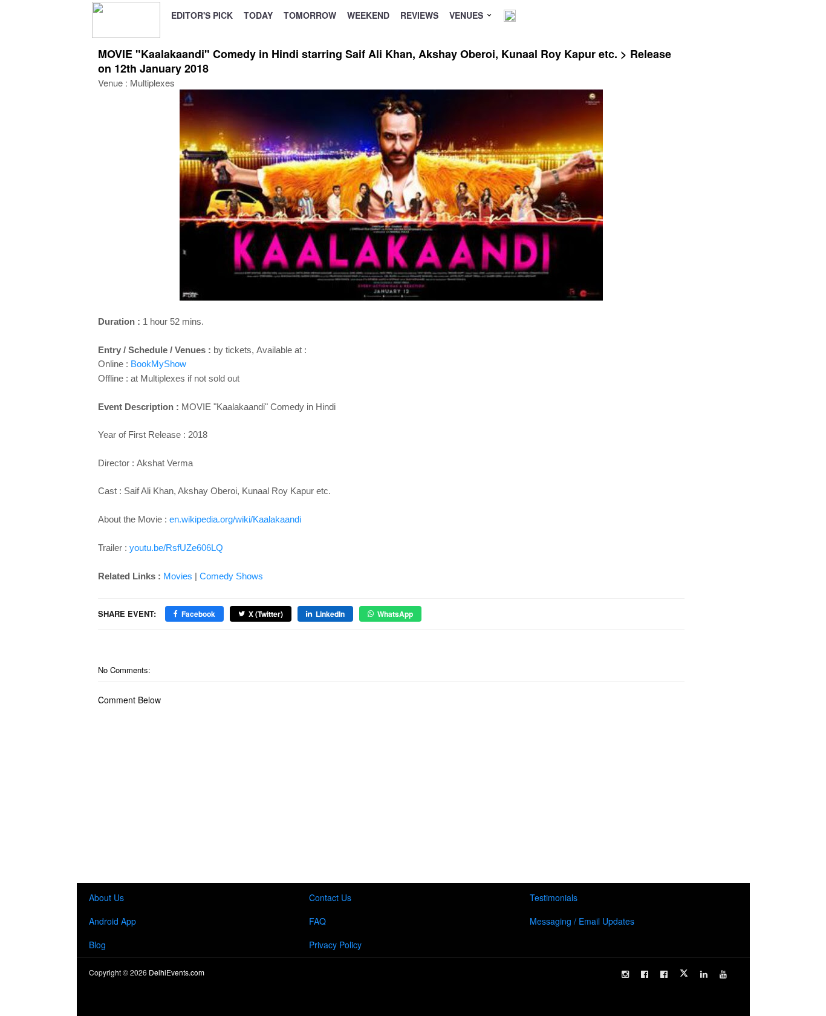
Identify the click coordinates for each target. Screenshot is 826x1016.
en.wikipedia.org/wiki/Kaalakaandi (235, 519)
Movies (177, 576)
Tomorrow (310, 15)
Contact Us (330, 897)
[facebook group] (664, 974)
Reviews (419, 15)
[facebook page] (644, 974)
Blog (97, 945)
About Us (106, 897)
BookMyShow (158, 364)
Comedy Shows (231, 576)
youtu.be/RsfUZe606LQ (176, 547)
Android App (112, 921)
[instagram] (625, 974)
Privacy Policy (335, 945)
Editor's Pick (202, 15)
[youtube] (723, 974)
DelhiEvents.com (176, 972)
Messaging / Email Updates (582, 921)
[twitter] (684, 973)
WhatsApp (395, 613)
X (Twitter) (266, 613)
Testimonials (553, 897)
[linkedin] (703, 974)
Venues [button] (467, 15)
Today (258, 15)
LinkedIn (330, 613)
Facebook (198, 613)
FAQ (317, 921)
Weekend (368, 15)
